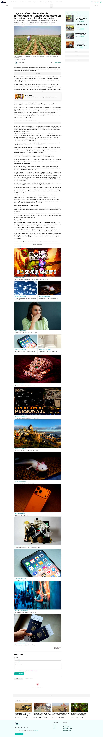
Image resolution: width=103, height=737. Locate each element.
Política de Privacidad (67, 728)
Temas (54, 728)
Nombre (16, 657)
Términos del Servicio (67, 726)
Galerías (15, 2)
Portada (10, 2)
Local (82, 47)
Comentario (17, 662)
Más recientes (19, 678)
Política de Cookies (67, 730)
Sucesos (82, 21)
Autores (54, 726)
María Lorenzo (22, 717)
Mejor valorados (29, 678)
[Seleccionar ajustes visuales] (98, 2)
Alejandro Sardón (42, 717)
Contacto (65, 724)
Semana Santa (59, 2)
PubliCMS (36, 730)
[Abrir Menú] (101, 2)
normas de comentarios (33, 670)
